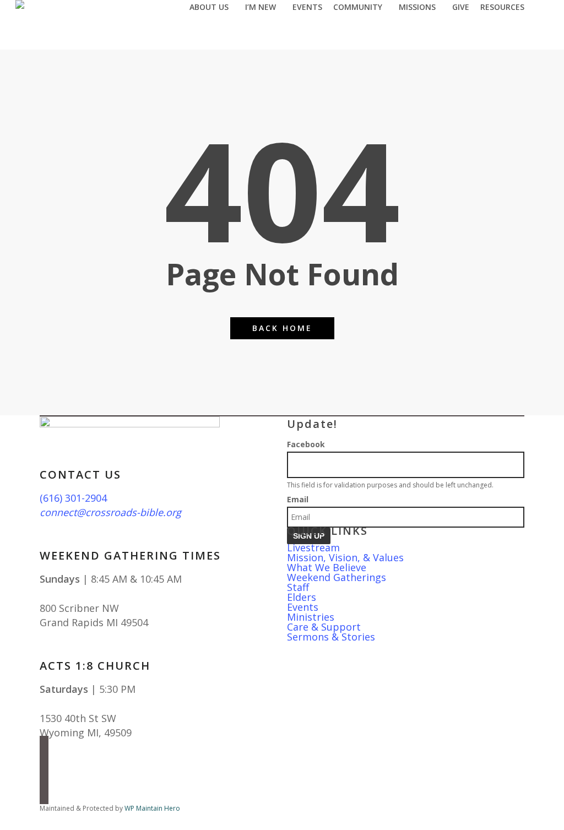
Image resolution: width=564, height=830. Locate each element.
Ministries (310, 616)
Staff (298, 587)
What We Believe (326, 567)
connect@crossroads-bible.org (110, 512)
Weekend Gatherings (336, 577)
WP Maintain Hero (152, 808)
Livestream (313, 547)
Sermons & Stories (331, 636)
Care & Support (324, 626)
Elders (301, 597)
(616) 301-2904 (73, 497)
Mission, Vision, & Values (345, 557)
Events (302, 607)
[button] (282, 823)
